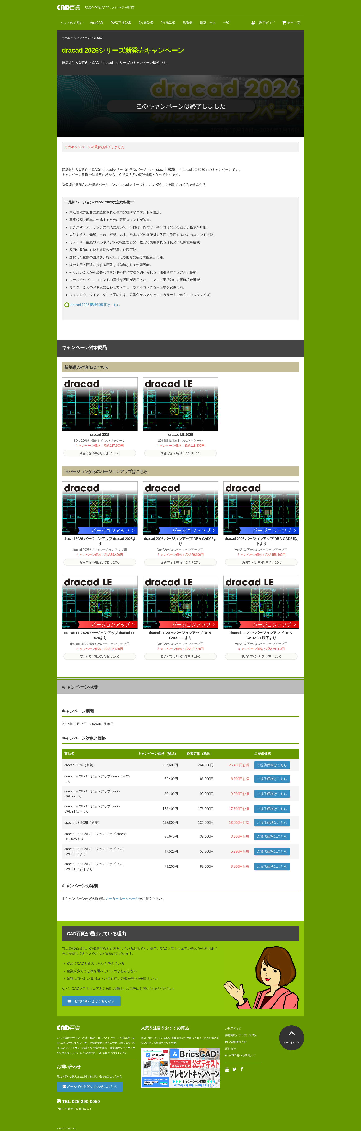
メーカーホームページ (122, 898)
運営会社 (230, 1048)
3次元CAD (146, 22)
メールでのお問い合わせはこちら (91, 1086)
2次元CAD (168, 22)
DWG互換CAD (121, 22)
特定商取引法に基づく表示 (241, 1035)
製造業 (187, 22)
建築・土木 (208, 22)
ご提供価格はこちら (272, 765)
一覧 (226, 22)
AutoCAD (96, 22)
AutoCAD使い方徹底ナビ (240, 1055)
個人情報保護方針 (236, 1042)
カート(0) (293, 22)
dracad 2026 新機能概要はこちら (95, 305)
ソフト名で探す (72, 22)
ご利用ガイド (265, 22)
